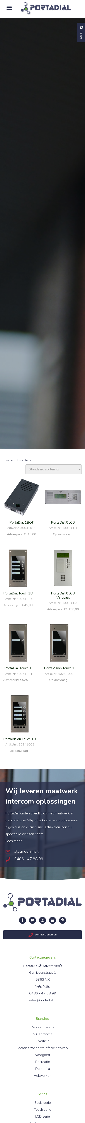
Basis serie (42, 1102)
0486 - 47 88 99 (28, 859)
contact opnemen (45, 935)
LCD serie (42, 1116)
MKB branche (43, 1034)
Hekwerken (42, 1075)
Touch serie (42, 1109)
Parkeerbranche (42, 1027)
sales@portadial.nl (42, 1000)
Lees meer (13, 841)
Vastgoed (42, 1055)
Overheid (42, 1041)
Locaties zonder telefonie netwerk (42, 1048)
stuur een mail (26, 851)
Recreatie (42, 1061)
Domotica (42, 1068)
